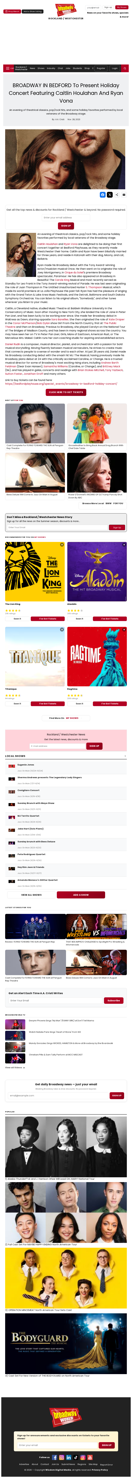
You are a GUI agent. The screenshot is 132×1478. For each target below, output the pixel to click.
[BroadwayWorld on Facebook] (54, 1457)
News (32, 68)
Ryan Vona (70, 244)
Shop (87, 68)
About (35, 1464)
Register (101, 68)
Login (115, 68)
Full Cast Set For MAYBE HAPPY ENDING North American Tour (41, 1244)
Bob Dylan (43, 323)
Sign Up (66, 225)
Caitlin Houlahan (47, 244)
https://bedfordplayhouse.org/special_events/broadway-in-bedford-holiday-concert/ (61, 384)
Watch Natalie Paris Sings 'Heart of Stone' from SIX (55, 1032)
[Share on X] (110, 195)
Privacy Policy (100, 1469)
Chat (60, 68)
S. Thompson (94, 287)
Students (77, 68)
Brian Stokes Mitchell (91, 370)
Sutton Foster (13, 374)
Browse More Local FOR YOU (102, 503)
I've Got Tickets (47, 618)
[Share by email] (124, 195)
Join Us (55, 1464)
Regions (82, 1464)
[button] (125, 68)
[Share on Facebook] (103, 195)
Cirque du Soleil (74, 272)
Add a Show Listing (33, 11)
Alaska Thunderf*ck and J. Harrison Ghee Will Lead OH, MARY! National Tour (49, 1179)
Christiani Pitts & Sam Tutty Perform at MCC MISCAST (56, 1054)
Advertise (24, 1464)
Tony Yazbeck (114, 370)
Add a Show (81, 895)
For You (18, 400)
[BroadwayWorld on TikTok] (76, 1457)
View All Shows (31, 895)
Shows (41, 68)
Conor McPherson (24, 323)
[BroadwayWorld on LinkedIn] (69, 1457)
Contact (45, 1464)
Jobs (68, 68)
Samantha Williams (56, 366)
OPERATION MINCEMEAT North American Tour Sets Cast (38, 1310)
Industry (51, 68)
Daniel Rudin (12, 344)
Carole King (62, 280)
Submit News (68, 1464)
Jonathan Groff (33, 374)
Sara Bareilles (59, 319)
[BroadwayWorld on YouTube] (90, 1457)
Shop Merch (13, 11)
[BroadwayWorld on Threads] (83, 1457)
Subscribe (114, 1000)
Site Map (93, 1464)
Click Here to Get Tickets (66, 392)
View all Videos (13, 1067)
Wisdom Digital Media (58, 1469)
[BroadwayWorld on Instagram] (62, 1457)
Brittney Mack (111, 366)
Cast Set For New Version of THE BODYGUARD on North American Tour (47, 1375)
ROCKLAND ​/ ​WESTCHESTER (66, 18)
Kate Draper (117, 319)
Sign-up (108, 7)
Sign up (117, 1095)
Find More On (63, 718)
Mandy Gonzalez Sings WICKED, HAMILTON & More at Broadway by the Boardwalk (71, 1043)
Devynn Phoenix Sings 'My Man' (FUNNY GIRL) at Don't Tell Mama (61, 1020)
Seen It (17, 618)
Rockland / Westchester (21, 68)
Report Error (106, 1464)
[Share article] (117, 195)
